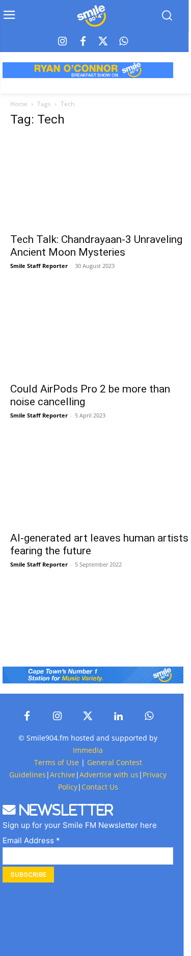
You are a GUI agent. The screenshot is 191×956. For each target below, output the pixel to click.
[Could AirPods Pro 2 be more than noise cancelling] (100, 331)
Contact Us (99, 787)
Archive (62, 774)
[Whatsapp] (124, 42)
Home (19, 104)
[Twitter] (103, 42)
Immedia (88, 750)
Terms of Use (56, 762)
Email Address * (31, 840)
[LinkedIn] (118, 716)
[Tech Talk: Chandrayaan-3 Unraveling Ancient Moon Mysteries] (100, 182)
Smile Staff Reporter (39, 265)
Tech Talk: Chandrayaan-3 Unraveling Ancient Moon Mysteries (96, 245)
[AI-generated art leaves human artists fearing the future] (100, 480)
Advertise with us (109, 774)
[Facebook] (83, 42)
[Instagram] (62, 42)
